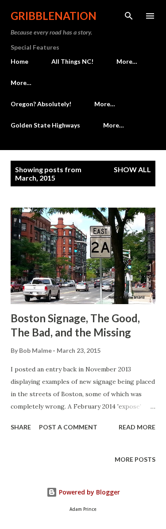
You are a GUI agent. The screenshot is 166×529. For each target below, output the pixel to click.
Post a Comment (68, 427)
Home (19, 61)
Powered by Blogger (88, 492)
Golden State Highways (45, 125)
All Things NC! (72, 61)
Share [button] (21, 427)
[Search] (129, 16)
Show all (132, 169)
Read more (137, 427)
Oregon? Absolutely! (41, 104)
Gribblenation (54, 15)
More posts (135, 459)
